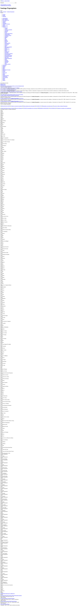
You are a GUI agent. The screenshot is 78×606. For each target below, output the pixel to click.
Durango (4, 11)
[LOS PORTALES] (52, 108)
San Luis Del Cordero (8, 55)
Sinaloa (4, 78)
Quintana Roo (5, 76)
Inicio (1, 11)
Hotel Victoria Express (13, 601)
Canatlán (6, 27)
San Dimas (6, 52)
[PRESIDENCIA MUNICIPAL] (43, 108)
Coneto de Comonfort (8, 29)
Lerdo (6, 39)
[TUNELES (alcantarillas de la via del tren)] (29, 108)
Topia (6, 63)
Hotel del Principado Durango (17, 595)
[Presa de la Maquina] (18, 108)
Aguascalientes (5, 18)
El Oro (6, 32)
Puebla (4, 74)
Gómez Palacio (7, 34)
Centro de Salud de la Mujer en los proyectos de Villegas (9, 87)
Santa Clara (7, 57)
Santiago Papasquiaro (10, 11)
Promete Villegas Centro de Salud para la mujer (8, 89)
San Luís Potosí (5, 77)
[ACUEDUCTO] (38, 106)
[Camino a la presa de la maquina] (16, 106)
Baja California (5, 19)
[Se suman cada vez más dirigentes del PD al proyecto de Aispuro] (11, 94)
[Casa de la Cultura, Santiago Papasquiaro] (60, 106)
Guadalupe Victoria (8, 35)
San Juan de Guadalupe (9, 53)
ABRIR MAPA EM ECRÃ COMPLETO (7, 593)
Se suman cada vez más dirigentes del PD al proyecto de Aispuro (11, 91)
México (4, 68)
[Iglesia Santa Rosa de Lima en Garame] (7, 108)
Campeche (4, 21)
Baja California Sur (6, 20)
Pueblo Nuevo (7, 49)
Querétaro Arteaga (6, 75)
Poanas (6, 48)
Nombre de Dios (7, 43)
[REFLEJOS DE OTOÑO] (5, 106)
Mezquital (6, 41)
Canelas (6, 28)
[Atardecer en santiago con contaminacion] (63, 108)
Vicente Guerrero (7, 64)
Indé (5, 38)
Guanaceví (6, 36)
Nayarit (4, 71)
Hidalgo (6, 37)
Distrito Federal (5, 25)
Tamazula (6, 60)
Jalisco (4, 67)
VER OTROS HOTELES (4, 604)
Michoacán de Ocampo (6, 69)
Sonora (4, 79)
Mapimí (6, 40)
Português (4, 16)
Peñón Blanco (7, 47)
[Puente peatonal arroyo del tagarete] (28, 106)
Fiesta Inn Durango (11, 598)
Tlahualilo (6, 62)
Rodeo (6, 50)
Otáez (6, 45)
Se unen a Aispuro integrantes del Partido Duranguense (9, 95)
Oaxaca (4, 73)
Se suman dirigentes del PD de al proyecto (12, 98)
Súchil (6, 59)
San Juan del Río (7, 54)
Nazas (6, 42)
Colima (4, 24)
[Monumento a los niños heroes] (47, 106)
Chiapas (4, 22)
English (4, 15)
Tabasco (4, 80)
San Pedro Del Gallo (8, 56)
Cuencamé (6, 30)
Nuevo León (5, 72)
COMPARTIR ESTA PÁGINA (5, 5)
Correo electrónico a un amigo (5, 4)
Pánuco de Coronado (8, 46)
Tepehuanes (7, 61)
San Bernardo (7, 51)
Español (4, 14)
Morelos (4, 70)
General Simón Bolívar (8, 33)
